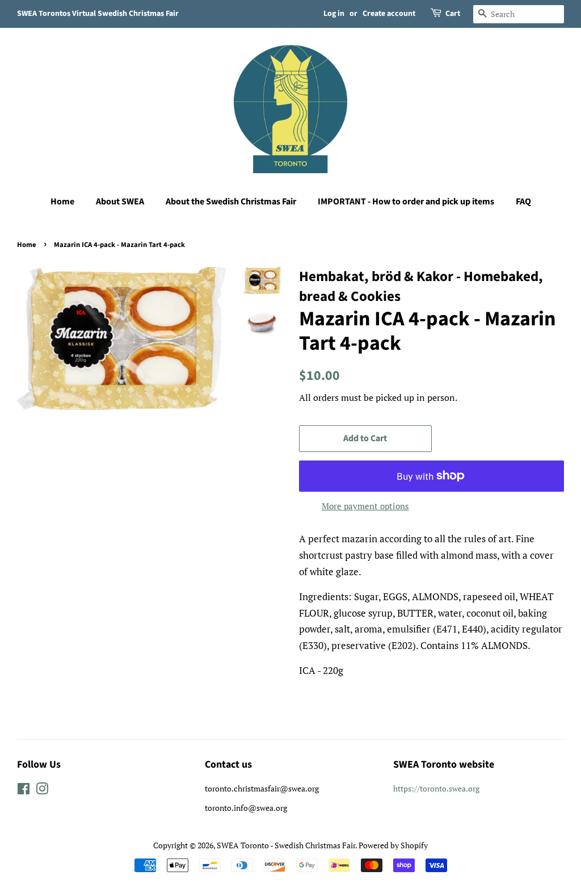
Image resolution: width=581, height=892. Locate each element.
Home (62, 201)
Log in (333, 13)
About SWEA (120, 201)
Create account (389, 13)
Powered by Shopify (393, 845)
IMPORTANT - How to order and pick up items (406, 201)
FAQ (523, 201)
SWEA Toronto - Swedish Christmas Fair (286, 845)
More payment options (365, 506)
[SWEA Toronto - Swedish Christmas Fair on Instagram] (42, 790)
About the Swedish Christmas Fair (231, 201)
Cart (452, 13)
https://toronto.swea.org (436, 788)
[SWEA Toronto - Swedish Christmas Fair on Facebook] (23, 790)
